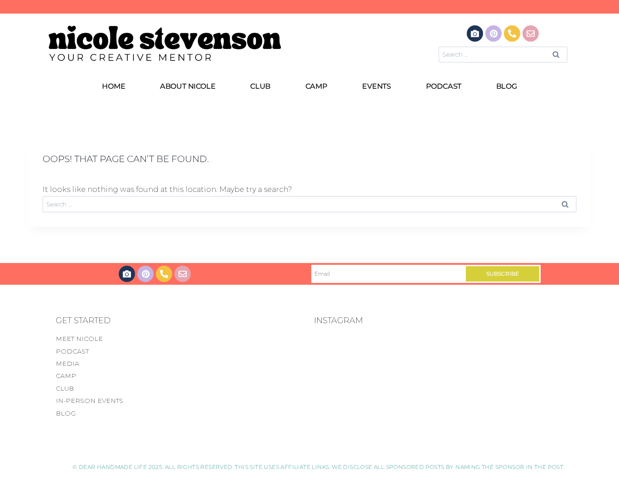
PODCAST (444, 86)
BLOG (506, 86)
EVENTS (376, 86)
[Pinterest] (493, 33)
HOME (113, 86)
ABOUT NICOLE (188, 86)
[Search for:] (503, 54)
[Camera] (475, 33)
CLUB (260, 86)
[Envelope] (530, 33)
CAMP (316, 86)
